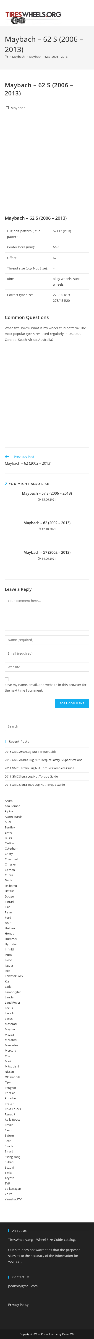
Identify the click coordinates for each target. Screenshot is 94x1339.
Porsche (10, 1098)
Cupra (9, 875)
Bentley (10, 827)
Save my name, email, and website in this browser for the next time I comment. (45, 688)
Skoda (9, 1146)
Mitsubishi (12, 1066)
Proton (9, 1104)
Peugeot (10, 1088)
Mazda (9, 1034)
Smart (9, 1151)
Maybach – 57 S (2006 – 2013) (47, 493)
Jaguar (9, 965)
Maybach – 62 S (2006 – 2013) (48, 57)
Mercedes (11, 1045)
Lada (8, 987)
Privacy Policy (18, 1304)
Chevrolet (11, 859)
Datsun (10, 891)
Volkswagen (13, 1189)
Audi (8, 822)
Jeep (7, 971)
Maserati (11, 1024)
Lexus (9, 1008)
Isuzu (8, 955)
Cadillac (10, 843)
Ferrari (9, 902)
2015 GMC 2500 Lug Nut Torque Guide (30, 752)
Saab (8, 1130)
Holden (10, 928)
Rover (9, 1125)
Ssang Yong (12, 1157)
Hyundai (10, 944)
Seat (8, 1141)
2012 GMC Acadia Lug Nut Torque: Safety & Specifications (43, 760)
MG (7, 1056)
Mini (8, 1061)
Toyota (9, 1178)
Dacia (8, 880)
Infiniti (9, 949)
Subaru (10, 1162)
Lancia (9, 997)
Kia (7, 981)
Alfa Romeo (12, 806)
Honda (9, 933)
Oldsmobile (12, 1077)
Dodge (9, 896)
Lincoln (10, 1013)
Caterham (11, 848)
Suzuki (9, 1167)
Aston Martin (14, 817)
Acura (9, 801)
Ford (8, 917)
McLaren (11, 1040)
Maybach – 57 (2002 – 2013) (47, 552)
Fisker (9, 912)
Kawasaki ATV (14, 976)
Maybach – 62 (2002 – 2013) (47, 522)
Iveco (8, 960)
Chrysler (10, 864)
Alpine (9, 811)
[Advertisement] (47, 166)
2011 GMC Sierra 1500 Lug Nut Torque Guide (35, 785)
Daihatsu (11, 886)
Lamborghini (13, 992)
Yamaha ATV (13, 1199)
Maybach (18, 108)
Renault (10, 1114)
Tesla (8, 1173)
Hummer (11, 939)
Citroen (10, 870)
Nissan (9, 1072)
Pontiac (10, 1093)
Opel (8, 1082)
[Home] (6, 57)
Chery (9, 854)
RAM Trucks (13, 1109)
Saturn (9, 1135)
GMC (8, 923)
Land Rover (12, 1002)
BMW (8, 832)
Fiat (7, 907)
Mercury (10, 1050)
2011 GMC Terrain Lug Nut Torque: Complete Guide (39, 768)
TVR (7, 1183)
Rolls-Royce (12, 1119)
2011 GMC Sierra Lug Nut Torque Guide (31, 776)
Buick (8, 838)
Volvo (9, 1194)
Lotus (9, 1019)
